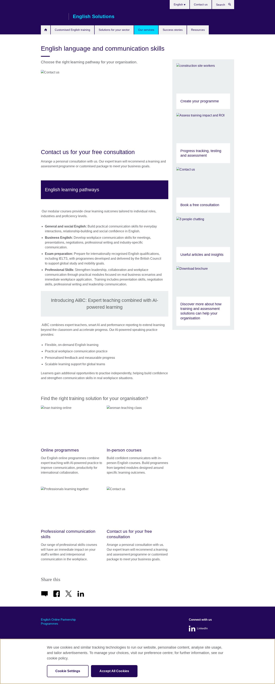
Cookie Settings (67, 671)
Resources (198, 29)
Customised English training (72, 29)
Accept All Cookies (114, 671)
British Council (53, 16)
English (179, 4)
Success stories (173, 29)
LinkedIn (202, 628)
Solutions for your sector (114, 29)
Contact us (201, 4)
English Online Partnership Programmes (58, 621)
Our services (146, 29)
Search (231, 5)
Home (45, 29)
